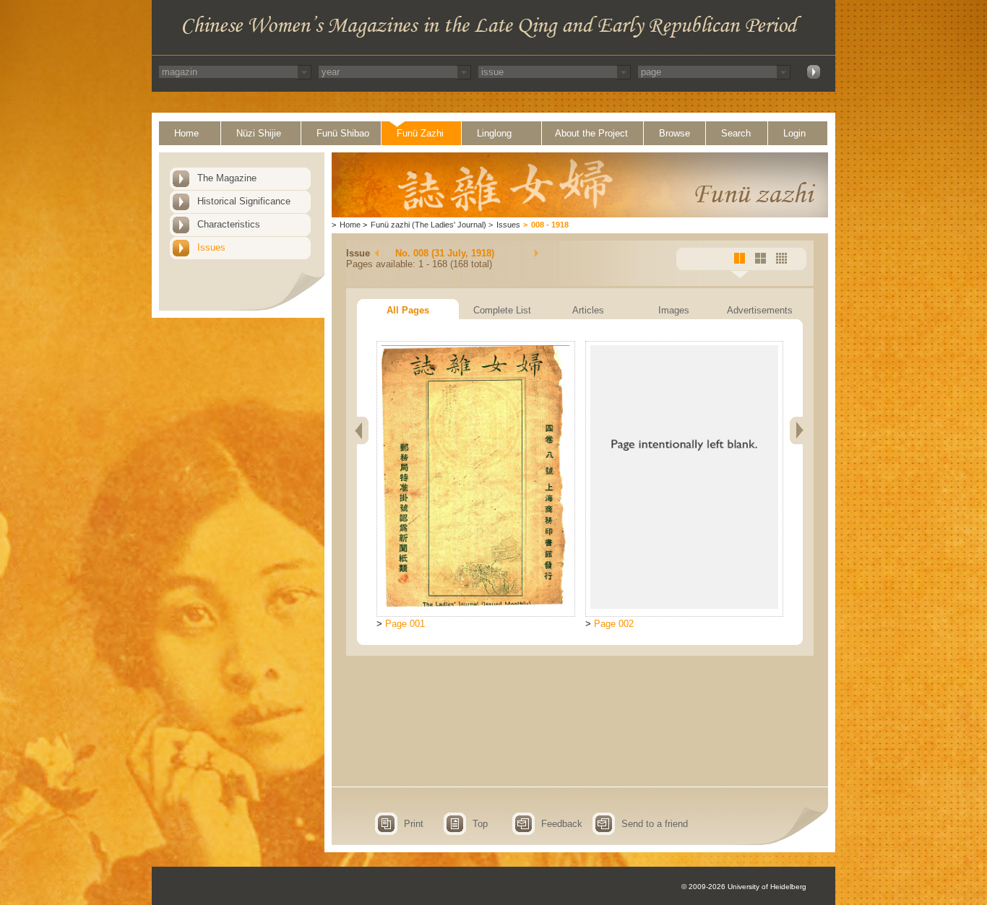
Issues (211, 247)
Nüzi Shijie (258, 133)
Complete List (502, 310)
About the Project (591, 133)
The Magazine (227, 178)
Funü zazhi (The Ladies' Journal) (428, 224)
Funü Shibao (342, 133)
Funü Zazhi (420, 133)
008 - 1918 (550, 224)
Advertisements (760, 310)
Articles (588, 310)
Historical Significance (243, 201)
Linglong (494, 133)
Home (186, 133)
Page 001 (405, 623)
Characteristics (228, 224)
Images (673, 310)
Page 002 (614, 623)
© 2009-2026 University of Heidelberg (743, 887)
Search (736, 133)
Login (794, 133)
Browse (674, 133)
